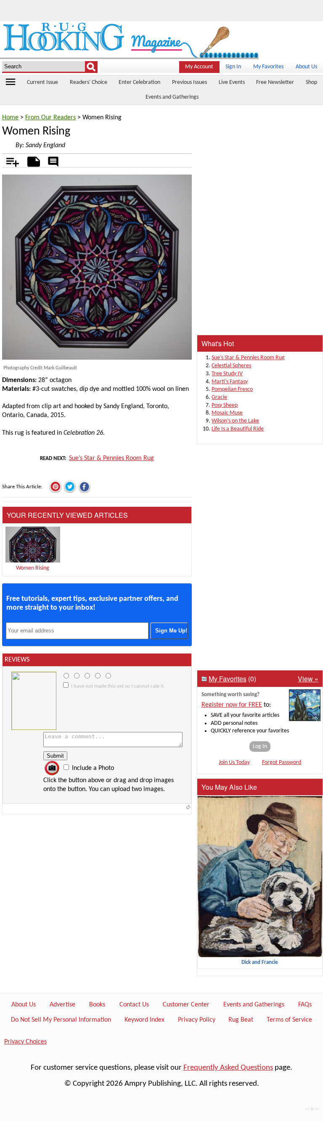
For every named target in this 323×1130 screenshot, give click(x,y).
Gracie (219, 397)
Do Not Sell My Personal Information (61, 1020)
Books (97, 1004)
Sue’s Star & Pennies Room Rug (111, 458)
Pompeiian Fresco (232, 389)
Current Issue (42, 82)
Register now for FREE (231, 705)
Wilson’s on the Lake (235, 421)
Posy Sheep (225, 405)
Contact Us (134, 1004)
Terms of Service (289, 1020)
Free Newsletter (275, 82)
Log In (260, 746)
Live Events (232, 82)
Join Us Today (234, 762)
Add (8, 160)
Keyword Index (144, 1020)
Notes (31, 160)
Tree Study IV (227, 374)
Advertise (62, 1004)
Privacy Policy (196, 1020)
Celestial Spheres (231, 366)
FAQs (305, 1004)
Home (10, 117)
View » (308, 678)
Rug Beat (240, 1020)
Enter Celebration (139, 82)
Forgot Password (281, 762)
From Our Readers (50, 117)
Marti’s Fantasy (230, 382)
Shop (311, 82)
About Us (306, 67)
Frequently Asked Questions (228, 1068)
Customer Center (186, 1004)
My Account (199, 67)
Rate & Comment (53, 162)
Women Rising (32, 568)
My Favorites (268, 67)
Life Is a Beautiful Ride (238, 429)
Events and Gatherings (172, 97)
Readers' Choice (88, 82)
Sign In (233, 67)
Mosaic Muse (227, 413)
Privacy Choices (25, 1042)
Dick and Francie (259, 962)
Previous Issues (189, 82)
